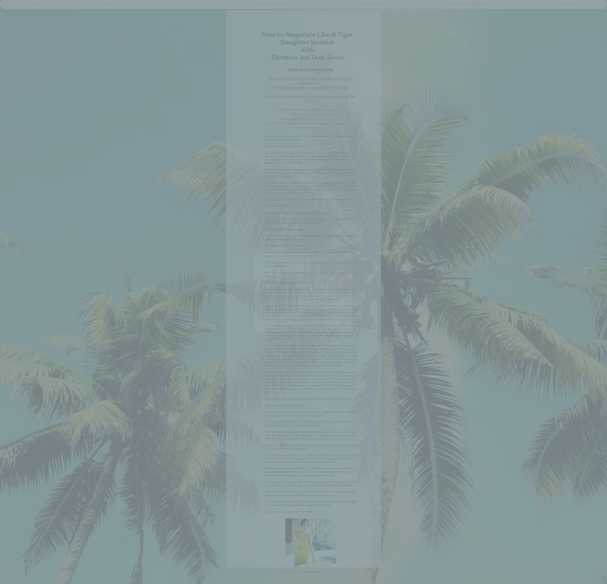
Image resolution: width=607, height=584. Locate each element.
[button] (346, 257)
